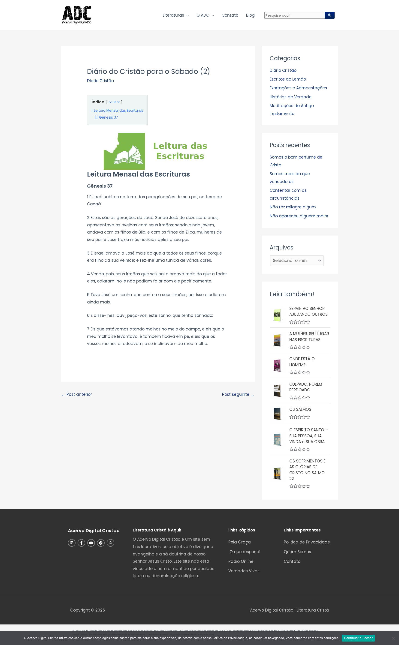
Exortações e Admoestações (298, 88)
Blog (250, 15)
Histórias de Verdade (290, 97)
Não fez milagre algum (293, 207)
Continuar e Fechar (358, 638)
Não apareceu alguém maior (299, 216)
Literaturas (173, 15)
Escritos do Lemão (288, 79)
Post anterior (76, 394)
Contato (230, 15)
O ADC (202, 15)
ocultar (114, 102)
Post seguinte (238, 394)
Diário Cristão (100, 81)
